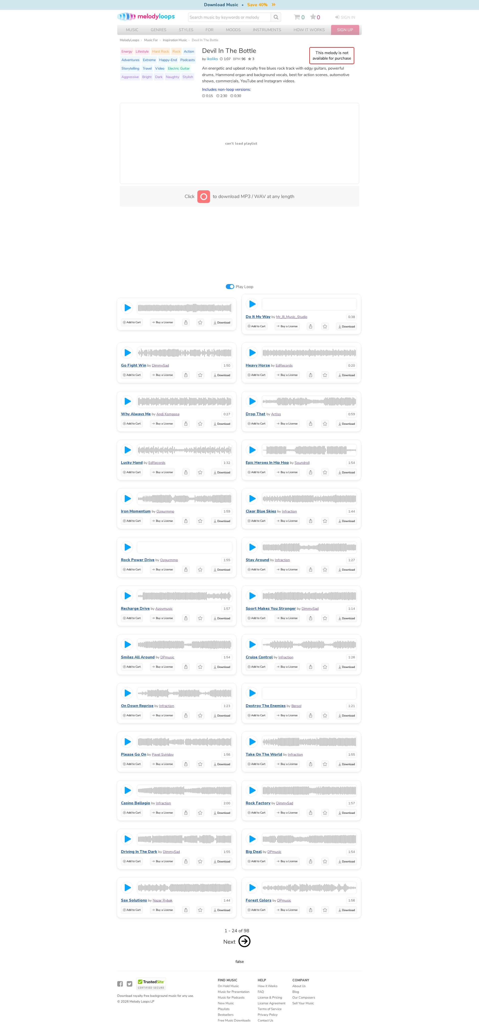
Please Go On (133, 754)
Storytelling (130, 68)
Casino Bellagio (135, 803)
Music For (151, 40)
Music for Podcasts (231, 997)
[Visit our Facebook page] (120, 984)
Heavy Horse (258, 365)
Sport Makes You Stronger (271, 608)
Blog (295, 992)
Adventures (130, 59)
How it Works (309, 30)
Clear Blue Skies (261, 511)
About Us (299, 986)
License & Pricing (270, 997)
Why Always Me (136, 414)
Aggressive (130, 76)
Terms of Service (270, 1009)
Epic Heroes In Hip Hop (267, 462)
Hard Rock (160, 51)
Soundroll (302, 462)
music (132, 30)
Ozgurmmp (165, 511)
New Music (226, 1003)
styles (186, 30)
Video (159, 68)
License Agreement (271, 1003)
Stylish (188, 76)
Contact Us (265, 1020)
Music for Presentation (233, 992)
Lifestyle (142, 51)
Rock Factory (258, 803)
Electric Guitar (179, 68)
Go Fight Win (133, 365)
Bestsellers (226, 1015)
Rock (176, 51)
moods (233, 30)
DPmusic (167, 657)
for (210, 30)
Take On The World (264, 754)
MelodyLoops (129, 40)
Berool (296, 706)
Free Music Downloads (234, 1020)
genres (158, 30)
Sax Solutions (134, 900)
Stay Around (257, 559)
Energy (126, 51)
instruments (267, 30)
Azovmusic (164, 608)
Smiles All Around (138, 657)
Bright (147, 76)
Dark (158, 76)
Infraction (289, 511)
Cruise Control (259, 657)
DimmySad (160, 365)
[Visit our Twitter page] (129, 984)
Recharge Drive (135, 608)
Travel (147, 68)
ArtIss (276, 414)
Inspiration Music (175, 40)
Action (189, 51)
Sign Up (345, 30)
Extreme (149, 59)
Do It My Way (258, 316)
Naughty (172, 76)
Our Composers (303, 997)
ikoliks (212, 59)
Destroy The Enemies (266, 705)
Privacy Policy (268, 1015)
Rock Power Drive (137, 559)
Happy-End (168, 59)
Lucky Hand (132, 462)
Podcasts (187, 59)
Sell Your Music (303, 1003)
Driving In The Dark (139, 851)
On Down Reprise (137, 705)
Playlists (224, 1009)
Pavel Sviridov (163, 754)
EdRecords (284, 365)
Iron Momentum (136, 511)
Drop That (255, 414)
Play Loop (244, 287)
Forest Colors (258, 900)
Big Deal (254, 851)
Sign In (348, 17)
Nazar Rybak (162, 900)
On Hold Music (228, 986)
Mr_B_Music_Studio (291, 316)
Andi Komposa (167, 414)
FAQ (261, 992)
